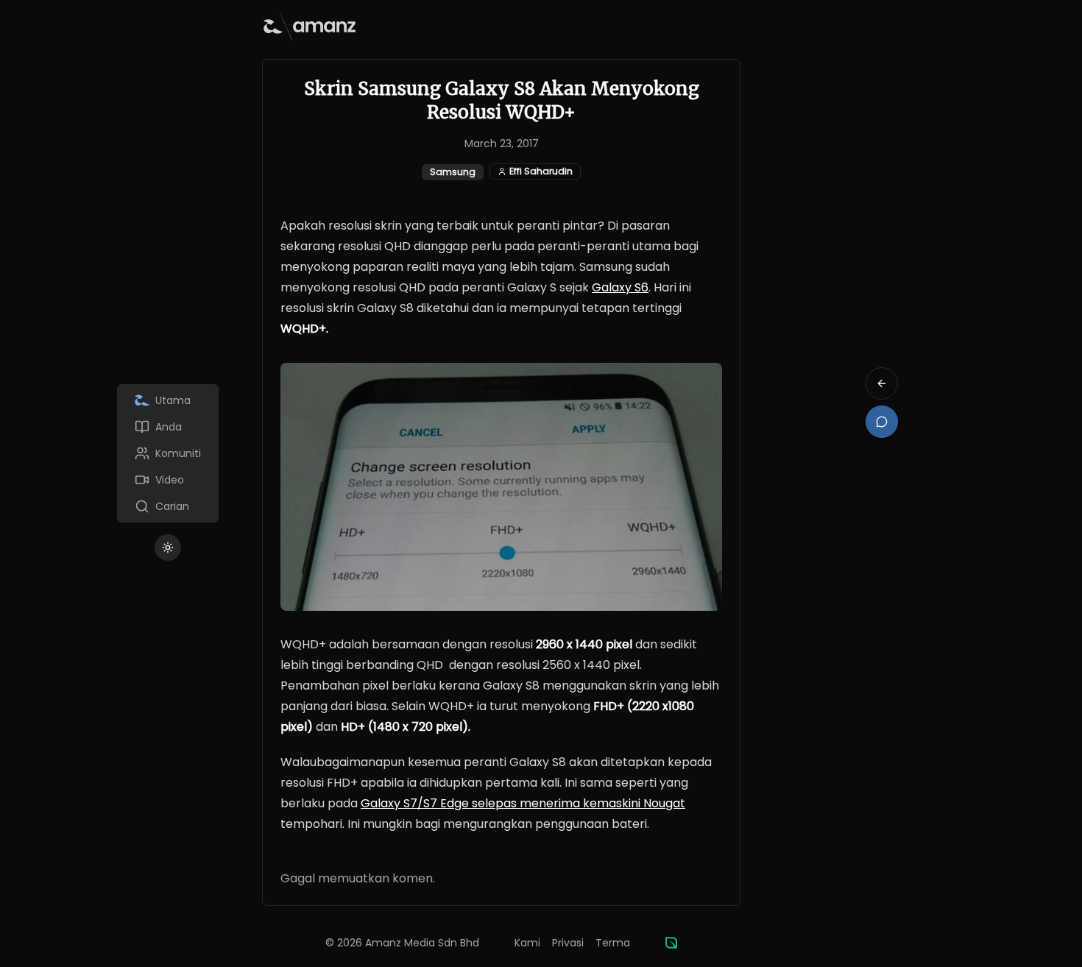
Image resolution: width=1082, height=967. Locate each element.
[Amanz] (671, 943)
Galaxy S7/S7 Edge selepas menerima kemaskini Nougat (523, 803)
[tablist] (168, 453)
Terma (612, 942)
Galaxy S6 (620, 287)
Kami (527, 942)
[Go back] (882, 383)
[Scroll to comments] (882, 421)
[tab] (168, 400)
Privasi (568, 942)
